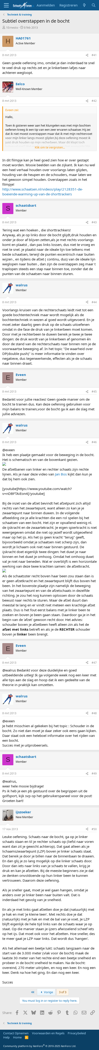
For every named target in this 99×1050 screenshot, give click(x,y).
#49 (94, 773)
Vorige (48, 992)
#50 (94, 829)
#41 (94, 55)
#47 (94, 663)
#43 (94, 222)
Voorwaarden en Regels (48, 1033)
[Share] (87, 55)
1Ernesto (12, 27)
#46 (94, 442)
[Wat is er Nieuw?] (84, 5)
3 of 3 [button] (62, 992)
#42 (94, 101)
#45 (94, 391)
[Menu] (6, 5)
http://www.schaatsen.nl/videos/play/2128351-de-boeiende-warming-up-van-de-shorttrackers (42, 191)
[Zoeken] (93, 5)
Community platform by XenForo (39, 1046)
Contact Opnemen (16, 1033)
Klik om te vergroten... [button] (50, 147)
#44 (94, 302)
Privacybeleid (77, 1033)
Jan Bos (61, 474)
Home (17, 1037)
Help (6, 1037)
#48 (94, 713)
